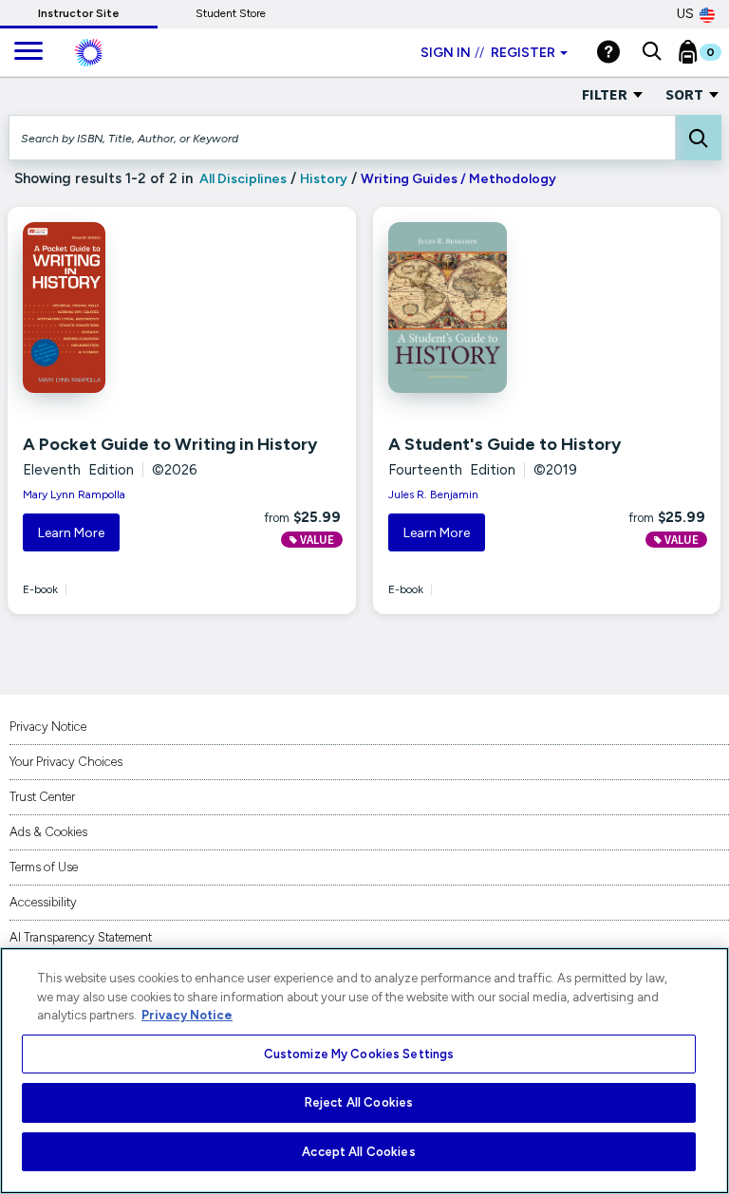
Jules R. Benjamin (433, 494)
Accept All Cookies (358, 1152)
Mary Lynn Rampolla (74, 494)
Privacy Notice (47, 726)
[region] (364, 1070)
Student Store (231, 13)
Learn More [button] (71, 533)
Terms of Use (43, 867)
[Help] (608, 51)
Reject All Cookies (359, 1102)
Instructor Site (79, 13)
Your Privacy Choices (65, 762)
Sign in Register (488, 53)
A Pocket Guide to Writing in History (170, 444)
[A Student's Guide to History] (489, 307)
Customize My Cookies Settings (359, 1054)
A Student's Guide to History (504, 444)
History (323, 179)
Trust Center (42, 797)
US (685, 14)
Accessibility (43, 902)
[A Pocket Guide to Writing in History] (124, 307)
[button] (651, 52)
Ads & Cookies (48, 832)
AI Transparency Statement (80, 937)
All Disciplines (241, 179)
